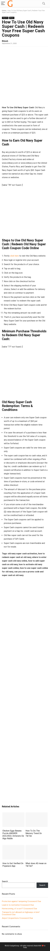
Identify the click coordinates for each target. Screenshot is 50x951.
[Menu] (3, 3)
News (12, 18)
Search (5, 881)
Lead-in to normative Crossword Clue (18, 905)
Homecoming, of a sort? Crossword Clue (19, 908)
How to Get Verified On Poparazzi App (12, 864)
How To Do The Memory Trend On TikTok (34, 833)
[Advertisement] (25, 75)
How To (5, 18)
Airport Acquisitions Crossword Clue (17, 918)
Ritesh (5, 41)
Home (4, 10)
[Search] (44, 3)
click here (14, 256)
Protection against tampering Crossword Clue (21, 901)
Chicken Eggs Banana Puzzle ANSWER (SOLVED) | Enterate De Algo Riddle (13, 835)
